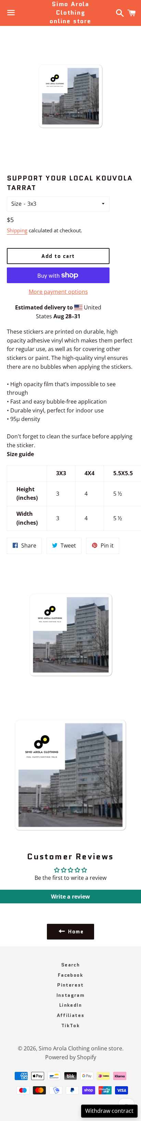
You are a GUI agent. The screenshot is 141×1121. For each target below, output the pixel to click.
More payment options (58, 291)
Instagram (70, 995)
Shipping (17, 230)
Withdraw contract (109, 1111)
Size (16, 203)
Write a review (70, 896)
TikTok (70, 1025)
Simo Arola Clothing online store (70, 13)
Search (70, 964)
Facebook (70, 975)
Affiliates (71, 1015)
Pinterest (70, 984)
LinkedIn (70, 1005)
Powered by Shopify (70, 1057)
